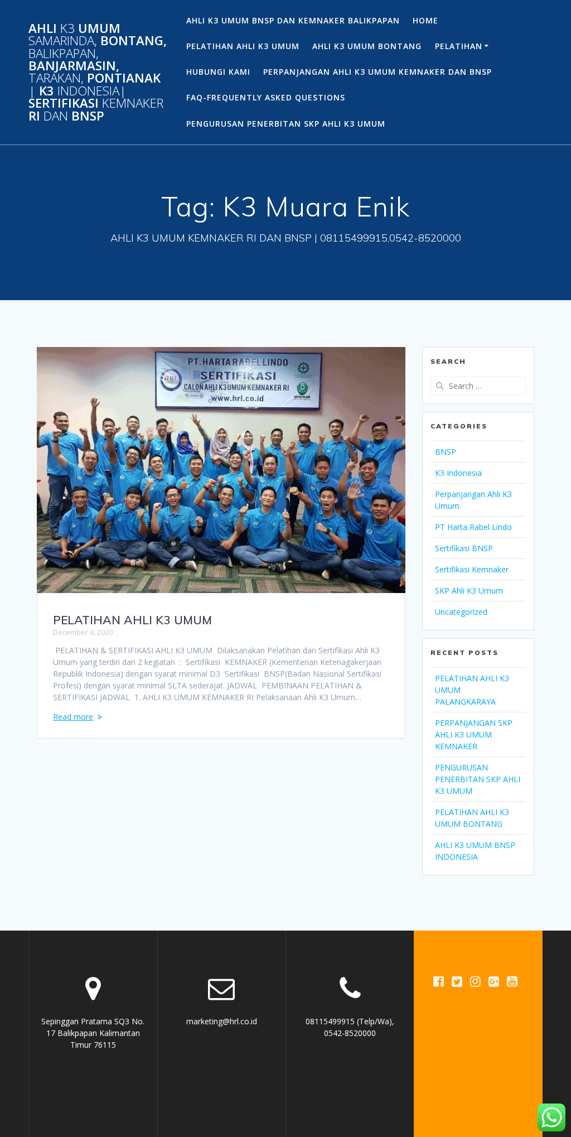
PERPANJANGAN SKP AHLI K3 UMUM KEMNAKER (473, 734)
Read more (73, 716)
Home (425, 20)
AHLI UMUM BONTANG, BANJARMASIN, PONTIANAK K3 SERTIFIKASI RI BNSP (97, 72)
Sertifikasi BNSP (464, 548)
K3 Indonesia (458, 473)
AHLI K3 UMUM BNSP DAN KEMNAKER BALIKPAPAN (293, 20)
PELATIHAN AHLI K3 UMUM (242, 46)
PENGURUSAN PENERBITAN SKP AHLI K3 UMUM (285, 123)
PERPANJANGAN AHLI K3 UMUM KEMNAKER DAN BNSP (377, 71)
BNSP (445, 451)
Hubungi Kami (218, 71)
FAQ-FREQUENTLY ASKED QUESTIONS (265, 97)
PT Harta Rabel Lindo (473, 527)
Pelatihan (458, 46)
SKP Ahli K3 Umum (469, 590)
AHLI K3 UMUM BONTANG (367, 46)
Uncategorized (461, 611)
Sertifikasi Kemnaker (472, 569)
